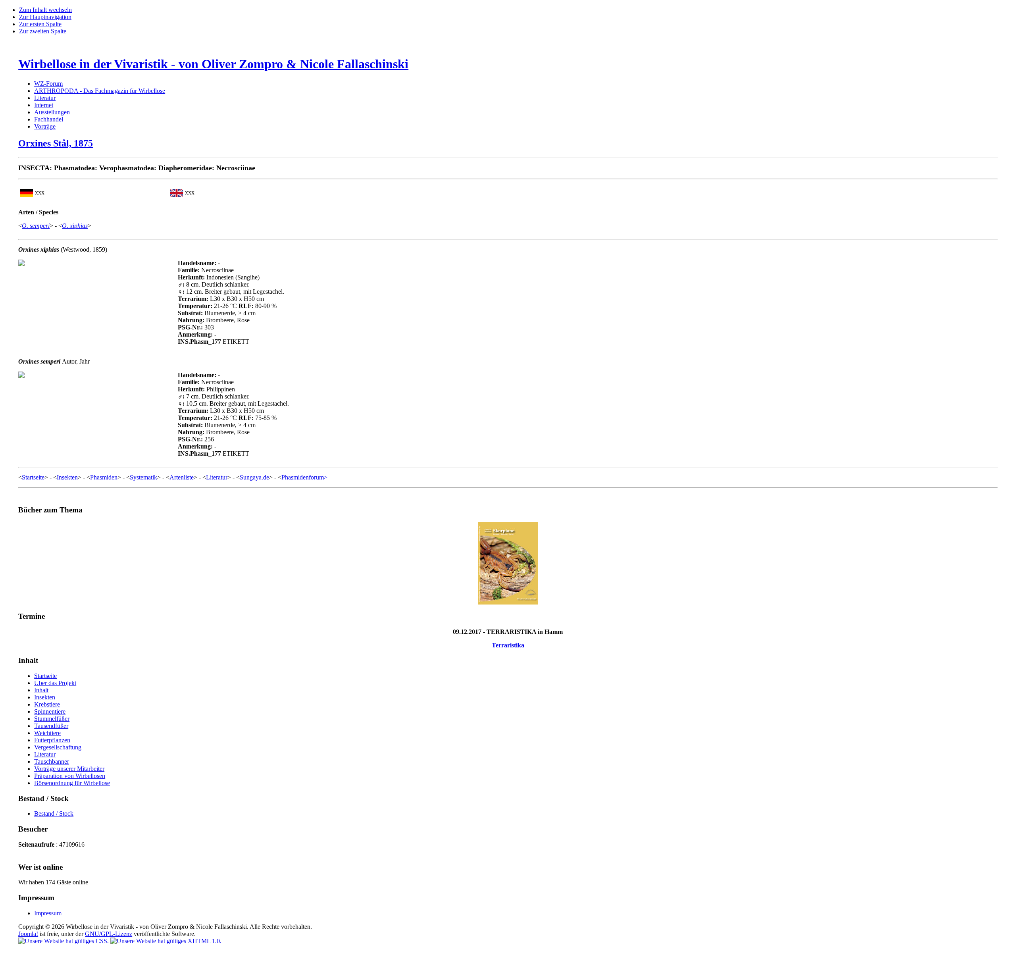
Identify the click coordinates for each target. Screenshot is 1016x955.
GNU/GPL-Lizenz (108, 933)
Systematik (143, 477)
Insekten (67, 477)
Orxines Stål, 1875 (55, 143)
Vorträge (45, 126)
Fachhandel (48, 119)
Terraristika (508, 645)
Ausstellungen (52, 112)
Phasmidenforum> (304, 477)
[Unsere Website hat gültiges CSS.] (64, 941)
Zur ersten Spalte (40, 24)
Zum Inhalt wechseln (45, 9)
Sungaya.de (254, 477)
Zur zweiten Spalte (42, 31)
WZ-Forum (48, 83)
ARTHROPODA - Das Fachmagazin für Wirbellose (99, 90)
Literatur (45, 97)
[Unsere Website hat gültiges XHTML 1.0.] (165, 941)
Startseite (33, 477)
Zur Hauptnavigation (45, 16)
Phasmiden (103, 477)
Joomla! (28, 933)
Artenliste (181, 477)
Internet (43, 105)
